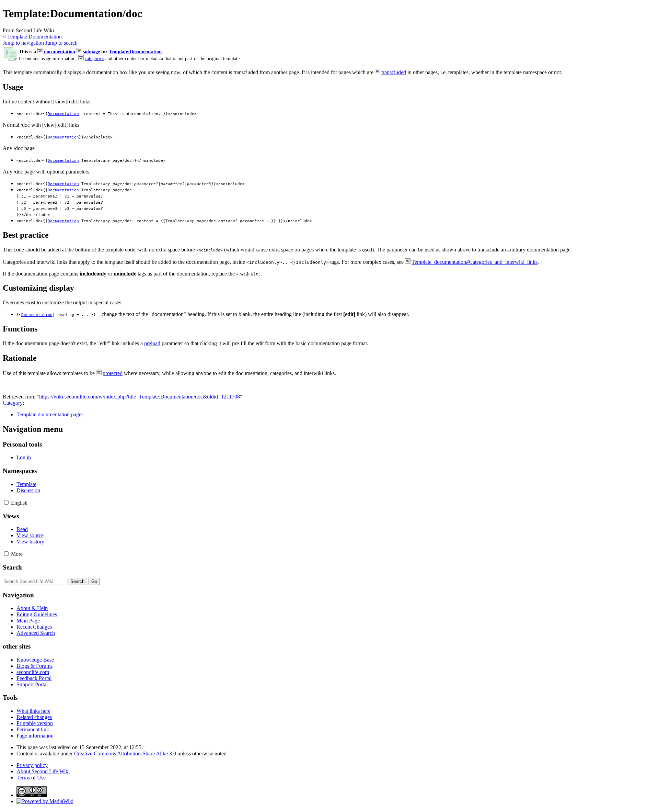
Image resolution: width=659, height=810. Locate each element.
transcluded (393, 72)
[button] (6, 502)
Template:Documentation (34, 37)
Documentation (63, 114)
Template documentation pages (49, 414)
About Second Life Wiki (43, 771)
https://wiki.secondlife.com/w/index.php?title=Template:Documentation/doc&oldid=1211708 (139, 397)
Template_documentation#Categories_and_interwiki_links (474, 262)
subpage (91, 51)
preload (152, 343)
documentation (59, 51)
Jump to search (61, 43)
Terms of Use (31, 777)
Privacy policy (32, 765)
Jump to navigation (23, 43)
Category (13, 403)
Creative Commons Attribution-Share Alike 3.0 (125, 753)
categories (94, 58)
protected (113, 373)
